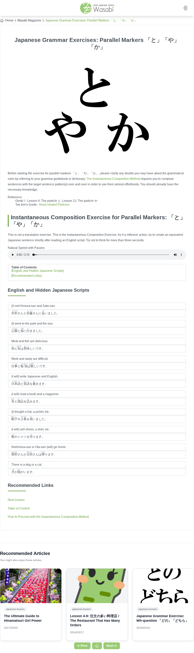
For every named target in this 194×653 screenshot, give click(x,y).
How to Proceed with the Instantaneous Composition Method (48, 516)
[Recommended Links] (26, 275)
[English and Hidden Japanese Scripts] (37, 270)
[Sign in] (185, 8)
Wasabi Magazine (29, 20)
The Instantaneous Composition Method (113, 178)
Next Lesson (16, 499)
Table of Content (19, 508)
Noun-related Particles (54, 204)
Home (9, 20)
